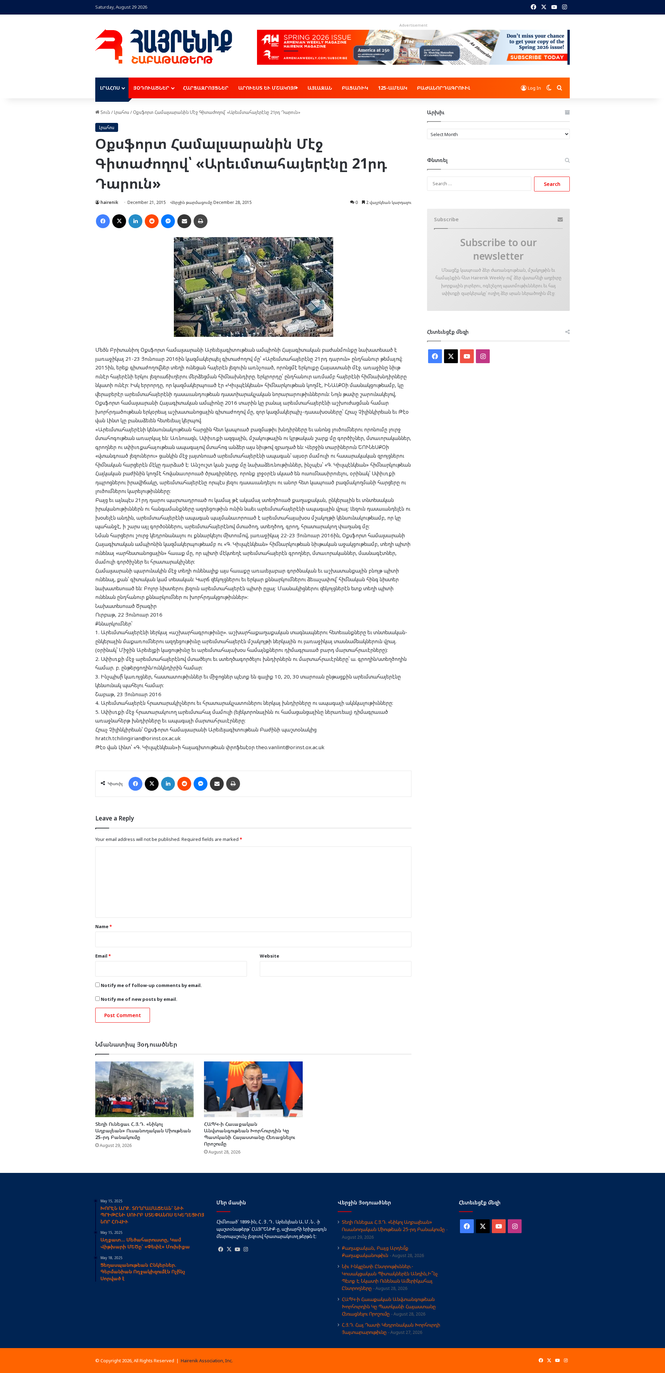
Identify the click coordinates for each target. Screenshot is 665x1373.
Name (103, 926)
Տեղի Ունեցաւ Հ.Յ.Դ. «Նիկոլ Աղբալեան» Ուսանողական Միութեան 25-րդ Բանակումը (143, 1130)
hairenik (109, 202)
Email (103, 956)
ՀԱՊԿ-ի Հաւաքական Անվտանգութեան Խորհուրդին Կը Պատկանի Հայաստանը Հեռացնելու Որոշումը (249, 1134)
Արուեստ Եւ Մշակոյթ (268, 87)
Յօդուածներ (151, 87)
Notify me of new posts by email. (139, 999)
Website (269, 956)
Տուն (104, 112)
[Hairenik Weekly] (163, 46)
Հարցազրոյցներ (206, 87)
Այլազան (320, 87)
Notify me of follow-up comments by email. (151, 985)
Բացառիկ (355, 87)
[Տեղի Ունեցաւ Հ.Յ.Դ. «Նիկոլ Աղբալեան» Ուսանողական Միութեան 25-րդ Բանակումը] (144, 1089)
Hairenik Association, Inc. (207, 1360)
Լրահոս (110, 87)
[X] (229, 1249)
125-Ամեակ (392, 87)
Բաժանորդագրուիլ (443, 87)
